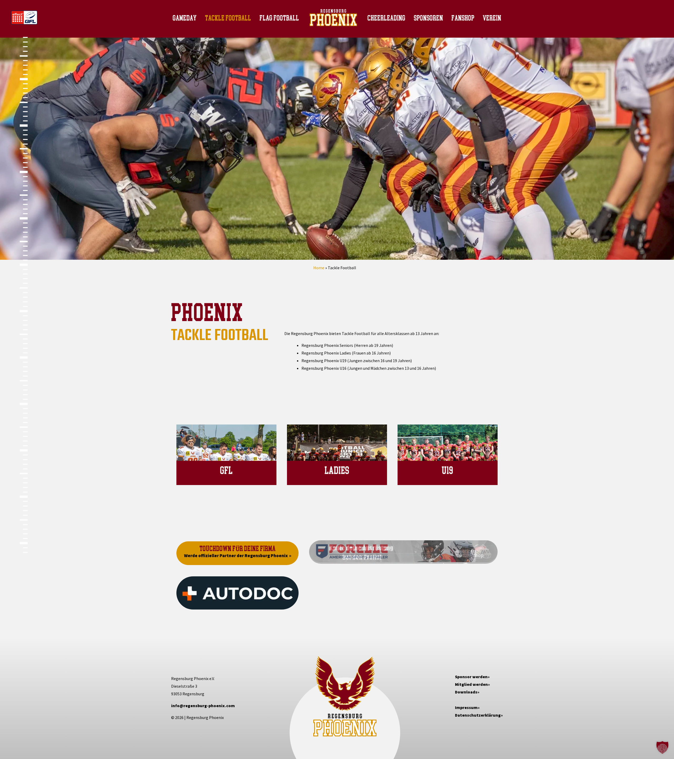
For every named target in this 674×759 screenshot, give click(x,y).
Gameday (185, 17)
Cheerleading (386, 17)
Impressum (466, 707)
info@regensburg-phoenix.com (203, 705)
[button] (662, 747)
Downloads (466, 692)
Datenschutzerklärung (478, 715)
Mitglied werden (471, 684)
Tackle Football (228, 17)
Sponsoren (428, 17)
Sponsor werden (471, 676)
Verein (492, 17)
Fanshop (463, 17)
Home (318, 267)
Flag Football (279, 17)
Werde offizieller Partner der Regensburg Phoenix (236, 555)
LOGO (346, 17)
